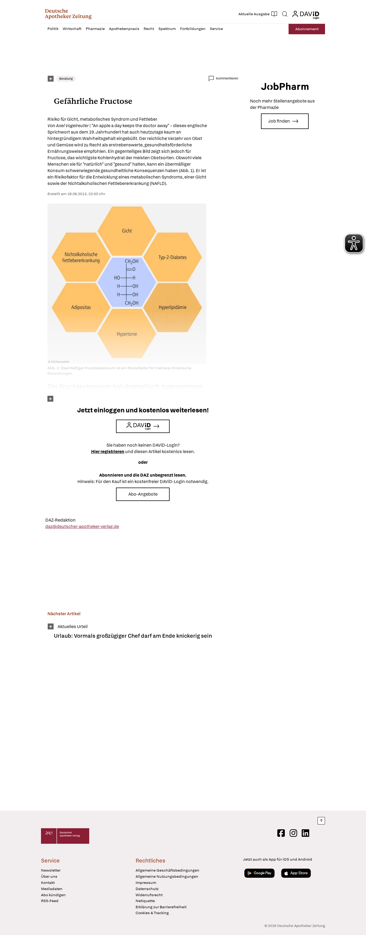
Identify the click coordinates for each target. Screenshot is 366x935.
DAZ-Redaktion (60, 520)
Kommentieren (227, 78)
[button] (68, 14)
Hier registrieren (107, 451)
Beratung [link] (66, 79)
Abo (307, 28)
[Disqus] (142, 728)
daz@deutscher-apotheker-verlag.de (82, 526)
